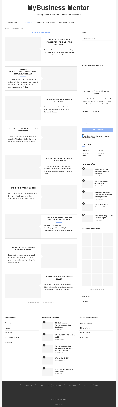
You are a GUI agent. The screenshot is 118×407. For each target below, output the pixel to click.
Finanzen (40, 22)
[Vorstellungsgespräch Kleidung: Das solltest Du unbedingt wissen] (87, 195)
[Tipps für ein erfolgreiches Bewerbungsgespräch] (23, 226)
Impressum (8, 333)
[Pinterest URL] (86, 239)
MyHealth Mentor (85, 328)
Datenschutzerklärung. (88, 137)
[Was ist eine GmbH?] (87, 207)
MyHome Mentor (84, 333)
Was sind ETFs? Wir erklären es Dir (101, 182)
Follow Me (85, 301)
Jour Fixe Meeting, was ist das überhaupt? (103, 217)
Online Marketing (14, 22)
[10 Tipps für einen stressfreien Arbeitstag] (59, 138)
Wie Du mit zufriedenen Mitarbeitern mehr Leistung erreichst (59, 42)
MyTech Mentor (84, 337)
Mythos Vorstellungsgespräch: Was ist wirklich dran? (23, 72)
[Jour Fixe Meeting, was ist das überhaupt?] (87, 218)
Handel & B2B (62, 22)
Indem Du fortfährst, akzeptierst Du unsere (95, 136)
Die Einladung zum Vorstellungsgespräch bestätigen (102, 171)
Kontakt (72, 22)
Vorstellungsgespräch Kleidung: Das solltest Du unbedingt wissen (103, 195)
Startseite (7, 28)
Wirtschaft (50, 22)
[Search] (112, 22)
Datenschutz (9, 342)
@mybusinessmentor (97, 289)
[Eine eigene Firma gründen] (59, 197)
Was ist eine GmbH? (101, 204)
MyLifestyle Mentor (85, 323)
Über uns (8, 323)
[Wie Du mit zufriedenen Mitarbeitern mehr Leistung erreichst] (23, 49)
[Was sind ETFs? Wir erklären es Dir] (87, 184)
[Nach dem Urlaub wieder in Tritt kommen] (23, 108)
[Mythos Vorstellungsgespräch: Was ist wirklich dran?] (59, 78)
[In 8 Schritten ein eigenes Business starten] (59, 256)
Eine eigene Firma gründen (23, 188)
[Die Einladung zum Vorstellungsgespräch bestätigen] (87, 172)
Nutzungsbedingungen (12, 337)
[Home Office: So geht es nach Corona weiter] (23, 167)
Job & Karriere (29, 22)
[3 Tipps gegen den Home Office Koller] (23, 286)
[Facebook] (104, 22)
